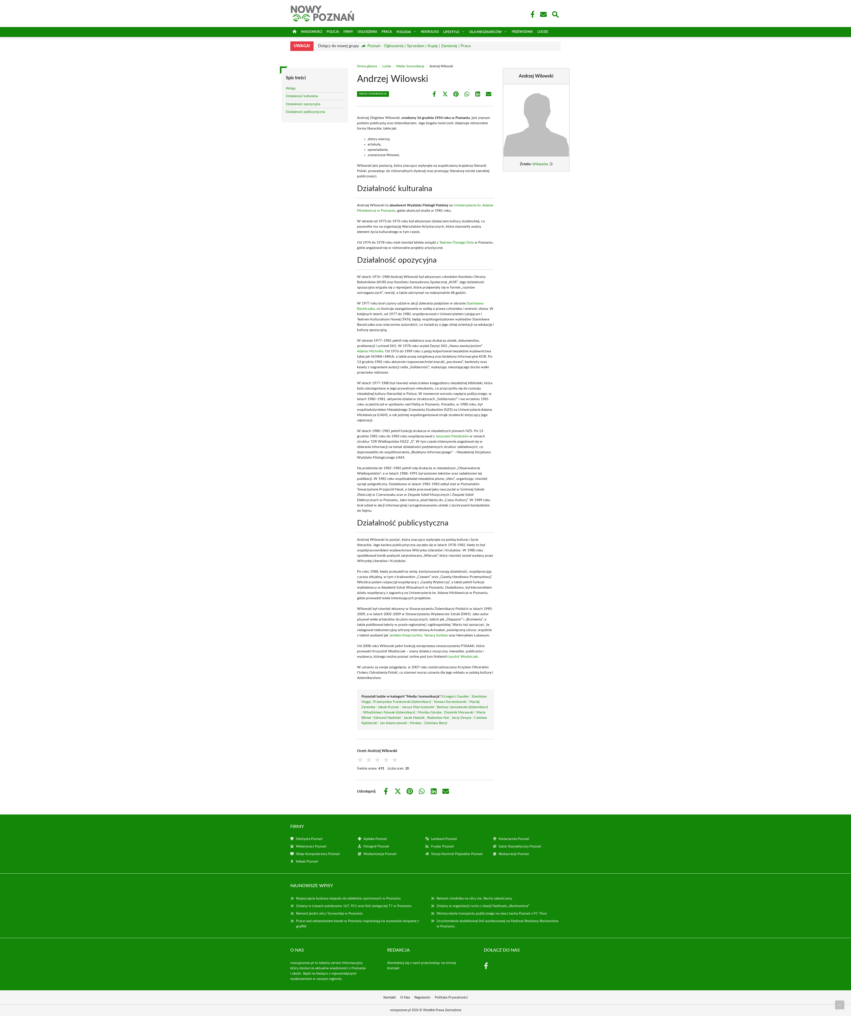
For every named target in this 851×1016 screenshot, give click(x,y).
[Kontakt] (543, 14)
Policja (333, 31)
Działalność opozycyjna (303, 104)
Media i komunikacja (410, 66)
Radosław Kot (438, 717)
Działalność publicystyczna (305, 112)
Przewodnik (522, 31)
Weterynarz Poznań (311, 846)
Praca (387, 31)
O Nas (405, 997)
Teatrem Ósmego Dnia (456, 242)
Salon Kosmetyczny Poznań (520, 846)
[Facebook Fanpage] (531, 14)
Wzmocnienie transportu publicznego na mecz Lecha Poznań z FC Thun (492, 913)
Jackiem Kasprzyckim (405, 635)
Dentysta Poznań (309, 839)
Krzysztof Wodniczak (461, 656)
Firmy (348, 31)
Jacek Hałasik (414, 717)
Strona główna (367, 66)
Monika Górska (429, 712)
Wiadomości (311, 31)
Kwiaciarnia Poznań (514, 839)
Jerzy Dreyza (461, 717)
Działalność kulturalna (302, 96)
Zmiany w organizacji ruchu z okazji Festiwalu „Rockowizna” (483, 906)
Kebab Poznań (307, 861)
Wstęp (290, 88)
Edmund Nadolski (387, 717)
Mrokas (416, 723)
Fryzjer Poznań (442, 846)
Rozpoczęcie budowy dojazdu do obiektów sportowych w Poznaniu (348, 898)
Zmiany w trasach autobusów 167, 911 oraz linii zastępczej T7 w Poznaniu (354, 906)
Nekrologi (430, 31)
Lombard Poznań (444, 839)
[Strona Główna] (294, 32)
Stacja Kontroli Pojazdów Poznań (457, 854)
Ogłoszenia (367, 31)
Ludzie (542, 31)
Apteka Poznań (375, 839)
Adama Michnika (370, 351)
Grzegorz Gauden (455, 696)
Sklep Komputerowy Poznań (318, 854)
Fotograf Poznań (376, 846)
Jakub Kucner (388, 707)
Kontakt (393, 968)
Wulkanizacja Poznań (379, 854)
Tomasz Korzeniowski (449, 702)
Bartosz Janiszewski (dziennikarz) (462, 707)
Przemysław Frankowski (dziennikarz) (402, 702)
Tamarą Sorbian (436, 635)
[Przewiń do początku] (839, 1004)
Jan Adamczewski (393, 723)
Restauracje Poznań (514, 854)
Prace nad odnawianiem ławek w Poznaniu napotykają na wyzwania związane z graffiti (357, 923)
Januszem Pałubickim (452, 436)
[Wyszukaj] (555, 13)
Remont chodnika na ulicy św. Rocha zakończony (474, 898)
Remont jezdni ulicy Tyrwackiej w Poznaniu (329, 913)
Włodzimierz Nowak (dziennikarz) (389, 712)
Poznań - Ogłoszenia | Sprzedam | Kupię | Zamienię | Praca (419, 46)
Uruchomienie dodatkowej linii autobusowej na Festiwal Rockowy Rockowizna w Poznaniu (497, 923)
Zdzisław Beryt (435, 723)
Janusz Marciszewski (418, 707)
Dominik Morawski (459, 712)
